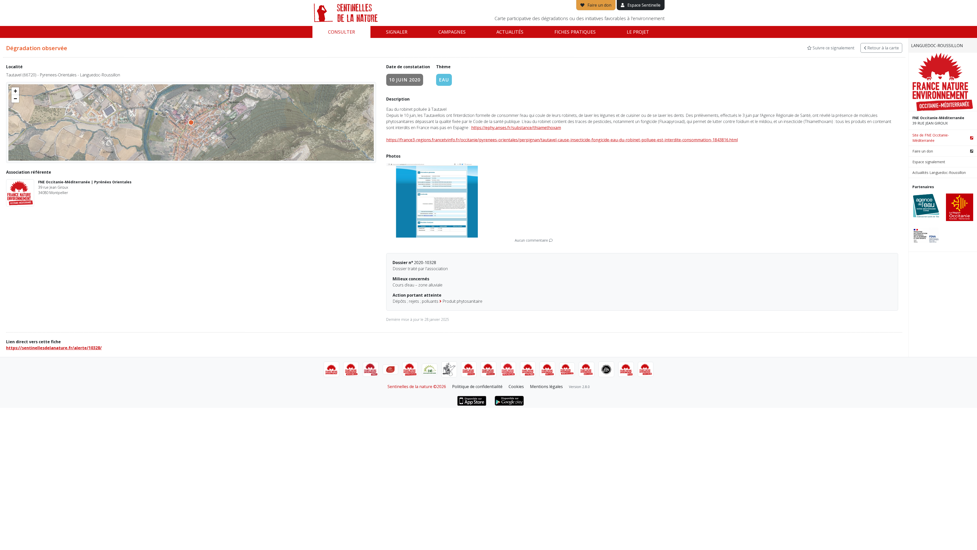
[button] (15, 91)
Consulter (341, 32)
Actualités (509, 32)
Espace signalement (928, 161)
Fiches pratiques (575, 32)
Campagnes (452, 32)
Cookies (516, 386)
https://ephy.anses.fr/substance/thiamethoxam (516, 127)
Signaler (396, 32)
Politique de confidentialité (477, 386)
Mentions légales (546, 386)
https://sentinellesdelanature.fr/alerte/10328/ (54, 348)
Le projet (638, 32)
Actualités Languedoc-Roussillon (939, 172)
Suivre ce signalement (833, 48)
